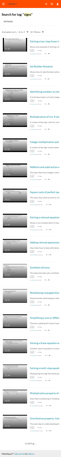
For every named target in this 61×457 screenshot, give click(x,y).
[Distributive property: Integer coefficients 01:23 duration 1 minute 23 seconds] (15, 421)
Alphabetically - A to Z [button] (13, 32)
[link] (46, 4)
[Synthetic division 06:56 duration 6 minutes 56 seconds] (15, 270)
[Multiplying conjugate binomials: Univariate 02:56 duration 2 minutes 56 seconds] (15, 296)
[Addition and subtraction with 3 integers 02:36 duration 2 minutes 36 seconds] (15, 170)
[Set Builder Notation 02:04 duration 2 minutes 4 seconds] (15, 69)
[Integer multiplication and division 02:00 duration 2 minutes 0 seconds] (15, 145)
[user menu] (57, 4)
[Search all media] (52, 4)
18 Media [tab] (8, 21)
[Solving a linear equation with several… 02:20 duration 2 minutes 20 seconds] (15, 346)
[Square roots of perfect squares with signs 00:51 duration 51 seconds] (15, 195)
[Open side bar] (3, 4)
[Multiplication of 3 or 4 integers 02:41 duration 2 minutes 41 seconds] (15, 120)
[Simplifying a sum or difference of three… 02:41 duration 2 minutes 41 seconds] (15, 321)
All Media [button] (35, 32)
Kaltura (31, 454)
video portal (19, 454)
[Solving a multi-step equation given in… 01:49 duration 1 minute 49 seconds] (15, 371)
